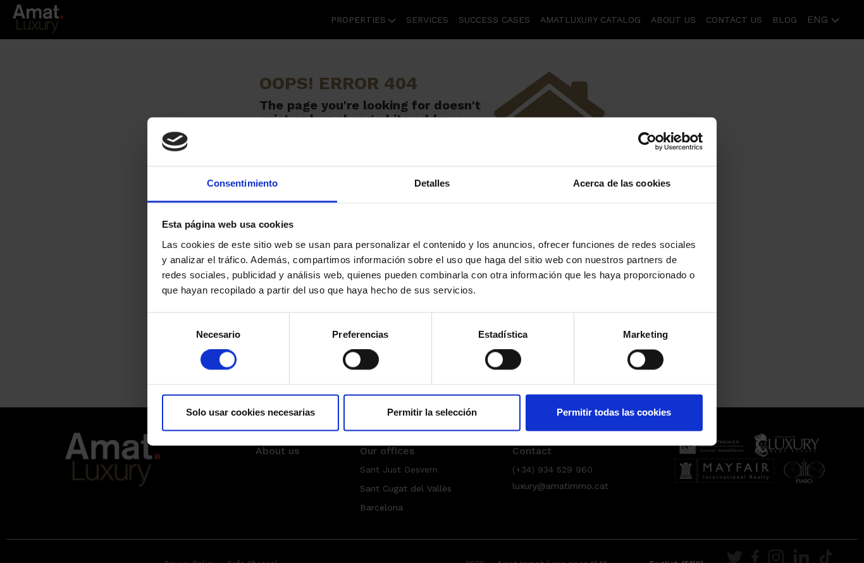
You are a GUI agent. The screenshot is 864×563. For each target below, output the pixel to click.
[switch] (361, 360)
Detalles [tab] (432, 183)
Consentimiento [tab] (242, 183)
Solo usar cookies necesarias (250, 412)
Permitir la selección (432, 412)
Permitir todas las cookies (614, 412)
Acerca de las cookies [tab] (621, 183)
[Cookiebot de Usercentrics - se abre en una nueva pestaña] (647, 141)
